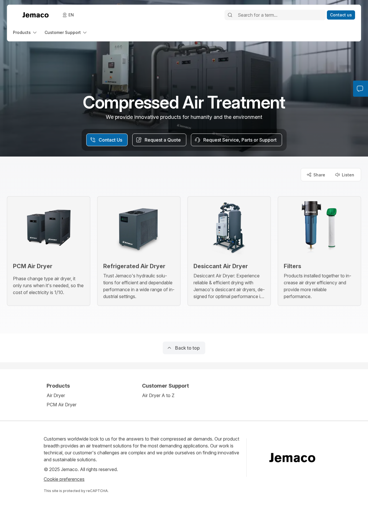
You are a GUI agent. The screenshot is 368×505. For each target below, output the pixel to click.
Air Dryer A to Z (158, 395)
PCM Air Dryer (61, 404)
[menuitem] (25, 32)
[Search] (230, 15)
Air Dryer (56, 395)
